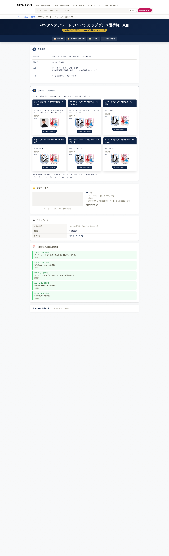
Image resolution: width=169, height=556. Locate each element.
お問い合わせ (108, 39)
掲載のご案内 (54, 10)
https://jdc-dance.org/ (76, 236)
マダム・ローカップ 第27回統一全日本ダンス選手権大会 (54, 275)
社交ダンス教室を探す (43, 5)
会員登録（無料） (144, 10)
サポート (65, 10)
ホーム (20, 17)
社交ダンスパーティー (95, 5)
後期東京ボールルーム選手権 (44, 285)
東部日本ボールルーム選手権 (44, 265)
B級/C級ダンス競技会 (42, 296)
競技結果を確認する (49, 131)
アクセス (93, 39)
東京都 (33, 17)
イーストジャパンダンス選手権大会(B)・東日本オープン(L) (55, 255)
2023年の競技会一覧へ (43, 308)
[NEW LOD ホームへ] (24, 5)
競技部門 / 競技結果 (76, 39)
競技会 (26, 17)
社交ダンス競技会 (78, 5)
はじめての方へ (42, 10)
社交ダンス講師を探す (62, 5)
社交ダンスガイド (111, 5)
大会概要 (59, 39)
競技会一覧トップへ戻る (61, 308)
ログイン (133, 10)
